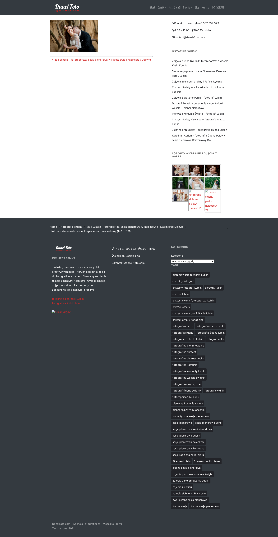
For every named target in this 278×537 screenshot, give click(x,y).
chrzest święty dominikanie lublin (192, 313)
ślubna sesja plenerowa (204, 506)
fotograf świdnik (214, 390)
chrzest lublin (180, 294)
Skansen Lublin (181, 461)
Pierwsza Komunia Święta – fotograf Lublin (198, 113)
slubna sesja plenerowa (186, 467)
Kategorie (177, 255)
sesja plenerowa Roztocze (188, 448)
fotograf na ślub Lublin (66, 303)
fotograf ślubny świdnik (186, 390)
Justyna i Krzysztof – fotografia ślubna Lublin (199, 129)
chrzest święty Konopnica (188, 319)
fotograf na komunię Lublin (188, 371)
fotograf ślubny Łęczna (186, 384)
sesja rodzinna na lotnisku (188, 454)
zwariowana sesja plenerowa (189, 499)
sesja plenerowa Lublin (186, 435)
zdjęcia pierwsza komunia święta (192, 474)
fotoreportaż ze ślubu (185, 397)
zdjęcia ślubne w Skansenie (189, 493)
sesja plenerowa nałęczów (188, 442)
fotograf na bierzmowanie (188, 345)
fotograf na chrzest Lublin (68, 298)
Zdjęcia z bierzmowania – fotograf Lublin (197, 97)
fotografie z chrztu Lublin (187, 339)
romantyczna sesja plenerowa (190, 416)
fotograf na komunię (184, 364)
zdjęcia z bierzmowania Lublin (190, 480)
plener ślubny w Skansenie (188, 409)
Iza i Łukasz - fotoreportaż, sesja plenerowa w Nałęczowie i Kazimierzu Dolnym (135, 226)
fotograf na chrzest (184, 352)
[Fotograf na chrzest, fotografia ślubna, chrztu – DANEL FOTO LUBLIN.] (67, 7)
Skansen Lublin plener (207, 461)
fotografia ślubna (71, 226)
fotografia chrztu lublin (210, 326)
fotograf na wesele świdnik (188, 377)
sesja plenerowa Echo (208, 422)
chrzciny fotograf (183, 281)
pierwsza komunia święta (187, 403)
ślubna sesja (179, 506)
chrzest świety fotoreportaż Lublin (193, 300)
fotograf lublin (215, 339)
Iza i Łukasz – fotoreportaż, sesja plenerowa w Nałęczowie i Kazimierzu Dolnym (102, 59)
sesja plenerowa (182, 422)
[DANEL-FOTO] (61, 312)
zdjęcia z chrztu (182, 487)
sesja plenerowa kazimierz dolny (192, 429)
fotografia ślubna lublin (211, 332)
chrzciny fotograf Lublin (187, 287)
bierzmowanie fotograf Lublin (190, 274)
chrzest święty (181, 307)
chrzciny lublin (213, 287)
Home (53, 226)
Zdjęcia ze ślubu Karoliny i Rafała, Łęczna (197, 81)
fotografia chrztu (182, 326)
